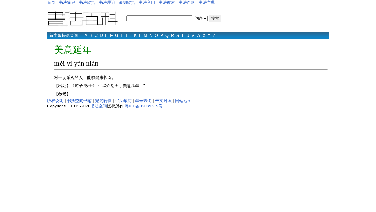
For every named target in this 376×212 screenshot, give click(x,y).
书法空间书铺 (79, 100)
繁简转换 (103, 100)
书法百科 (187, 2)
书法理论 (107, 2)
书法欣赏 (87, 2)
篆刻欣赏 (127, 2)
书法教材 (167, 2)
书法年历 (123, 100)
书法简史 (67, 2)
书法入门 (147, 2)
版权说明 (55, 100)
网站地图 (183, 100)
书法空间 (98, 106)
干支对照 (163, 100)
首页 (51, 2)
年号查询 (143, 100)
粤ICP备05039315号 (143, 106)
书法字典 (207, 2)
